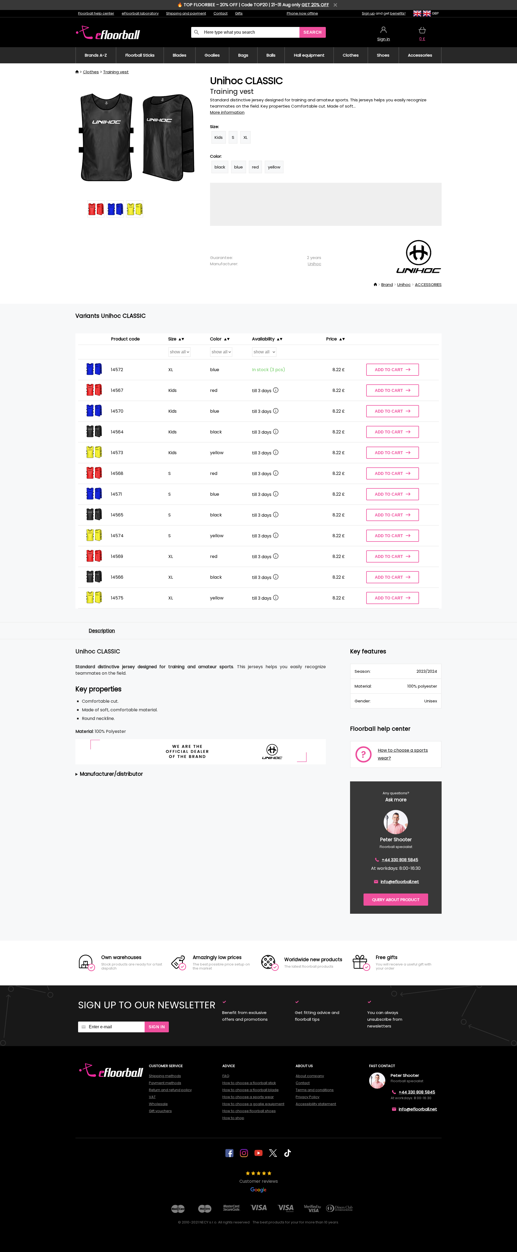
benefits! (398, 13)
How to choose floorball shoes (249, 1110)
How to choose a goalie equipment (253, 1103)
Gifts (239, 13)
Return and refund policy (170, 1089)
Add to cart (389, 369)
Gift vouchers (160, 1110)
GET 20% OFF (315, 5)
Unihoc (314, 264)
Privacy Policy (307, 1096)
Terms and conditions (315, 1089)
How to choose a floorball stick (249, 1082)
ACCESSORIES (428, 284)
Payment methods (165, 1082)
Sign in (157, 1027)
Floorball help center (96, 13)
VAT (152, 1096)
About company (310, 1075)
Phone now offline (302, 13)
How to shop (233, 1117)
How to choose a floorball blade (250, 1089)
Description (102, 630)
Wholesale (158, 1103)
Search (312, 32)
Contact (221, 13)
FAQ (225, 1075)
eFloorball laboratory (140, 13)
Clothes (91, 72)
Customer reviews (258, 1181)
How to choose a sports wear (248, 1096)
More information (227, 112)
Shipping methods (165, 1075)
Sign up (368, 13)
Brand (387, 284)
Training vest (116, 72)
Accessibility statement (316, 1103)
